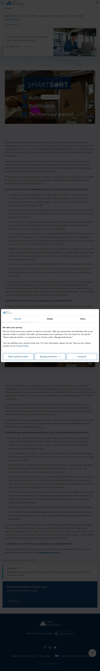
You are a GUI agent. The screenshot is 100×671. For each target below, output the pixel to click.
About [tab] (82, 319)
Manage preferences (48, 356)
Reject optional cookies (18, 356)
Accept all (82, 356)
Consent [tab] (17, 319)
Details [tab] (50, 319)
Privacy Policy (22, 346)
